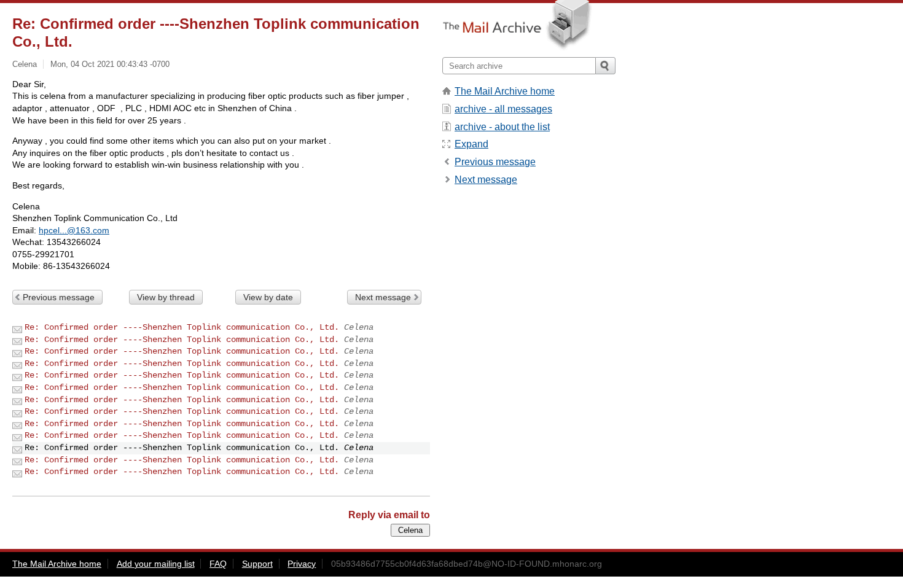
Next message (383, 297)
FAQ (218, 564)
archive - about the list (502, 127)
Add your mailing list (156, 564)
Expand (471, 144)
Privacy (301, 564)
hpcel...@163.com (74, 230)
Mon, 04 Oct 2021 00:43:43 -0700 (110, 64)
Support (257, 564)
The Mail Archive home (505, 91)
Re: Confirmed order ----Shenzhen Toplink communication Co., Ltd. (182, 327)
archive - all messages (503, 109)
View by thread (166, 297)
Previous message (59, 297)
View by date (268, 297)
